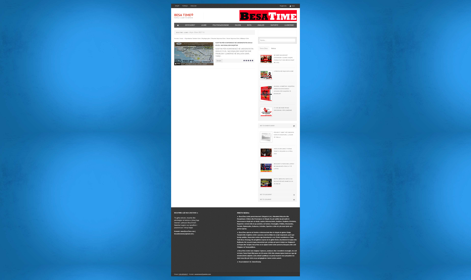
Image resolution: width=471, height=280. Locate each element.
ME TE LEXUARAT (265, 199)
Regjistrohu (283, 6)
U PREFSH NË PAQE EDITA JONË (283, 71)
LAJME (204, 25)
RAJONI (238, 25)
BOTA (249, 25)
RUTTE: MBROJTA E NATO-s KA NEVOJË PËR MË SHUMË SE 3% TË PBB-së (283, 181)
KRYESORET (190, 25)
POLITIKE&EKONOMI (221, 25)
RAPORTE (274, 25)
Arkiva (273, 48)
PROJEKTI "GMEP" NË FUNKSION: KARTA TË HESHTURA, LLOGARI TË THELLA (284, 135)
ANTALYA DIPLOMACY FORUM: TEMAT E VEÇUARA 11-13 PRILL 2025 (283, 151)
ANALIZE (261, 25)
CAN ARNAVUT (183, 274)
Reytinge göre (206, 38)
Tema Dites (264, 48)
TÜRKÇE (185, 6)
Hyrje (293, 6)
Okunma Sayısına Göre (218, 38)
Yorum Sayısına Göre (232, 38)
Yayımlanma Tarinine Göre (193, 38)
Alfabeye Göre (244, 38)
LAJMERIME (289, 25)
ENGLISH (193, 6)
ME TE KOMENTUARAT (267, 125)
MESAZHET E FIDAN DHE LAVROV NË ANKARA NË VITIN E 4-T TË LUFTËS (284, 166)
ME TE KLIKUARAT (266, 194)
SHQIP (177, 6)
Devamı (219, 60)
